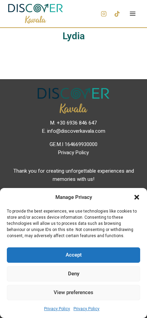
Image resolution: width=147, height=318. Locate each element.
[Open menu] (132, 13)
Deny (73, 274)
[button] (136, 197)
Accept (74, 255)
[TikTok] (117, 13)
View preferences (73, 292)
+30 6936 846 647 (77, 123)
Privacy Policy (57, 308)
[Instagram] (103, 13)
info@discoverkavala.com (76, 131)
